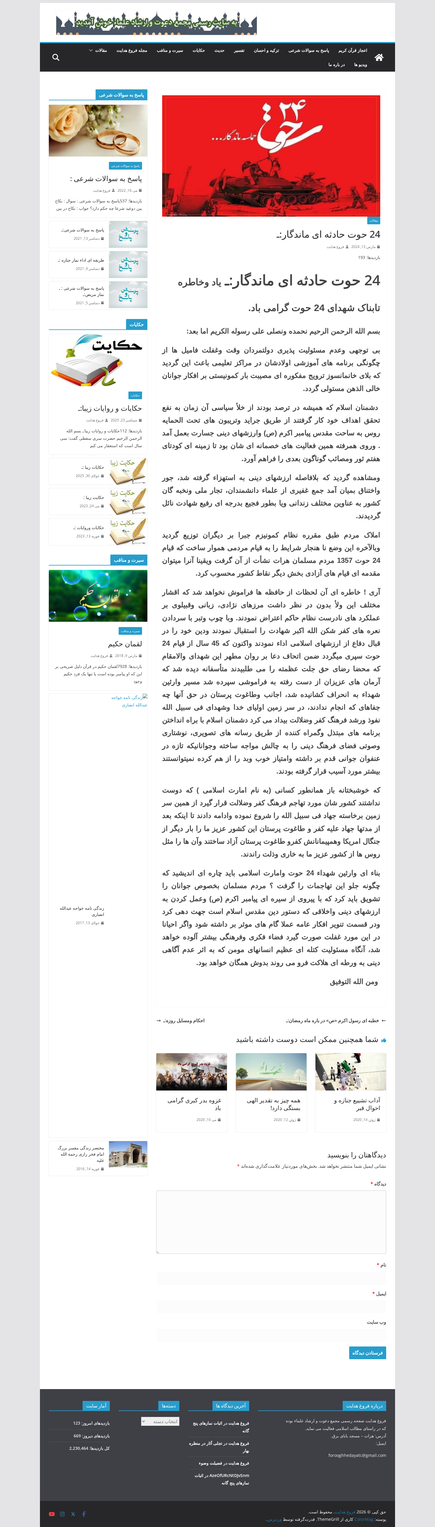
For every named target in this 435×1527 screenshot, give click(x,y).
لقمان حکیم (125, 643)
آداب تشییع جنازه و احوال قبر (357, 1104)
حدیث (220, 50)
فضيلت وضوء (210, 1463)
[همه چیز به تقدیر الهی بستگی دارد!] (271, 1057)
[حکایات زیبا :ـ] (128, 471)
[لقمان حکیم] (98, 596)
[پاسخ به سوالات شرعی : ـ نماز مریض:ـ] (128, 295)
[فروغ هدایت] (379, 57)
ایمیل (379, 1293)
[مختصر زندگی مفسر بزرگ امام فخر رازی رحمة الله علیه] (128, 1158)
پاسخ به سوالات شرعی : (106, 178)
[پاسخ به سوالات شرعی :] (98, 131)
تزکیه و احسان (266, 50)
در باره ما (336, 64)
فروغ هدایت (335, 246)
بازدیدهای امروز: (95, 1423)
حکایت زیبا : (93, 497)
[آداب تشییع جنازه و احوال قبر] (350, 1057)
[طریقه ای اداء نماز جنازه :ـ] (128, 264)
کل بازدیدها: (99, 1448)
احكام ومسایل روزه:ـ (183, 1020)
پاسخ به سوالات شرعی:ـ (82, 230)
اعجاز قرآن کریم (353, 50)
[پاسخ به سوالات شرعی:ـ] (128, 234)
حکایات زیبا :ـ (92, 467)
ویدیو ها (360, 64)
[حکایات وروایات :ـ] (128, 531)
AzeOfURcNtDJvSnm (229, 1475)
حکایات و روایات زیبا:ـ (110, 408)
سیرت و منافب (170, 50)
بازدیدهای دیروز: (95, 1436)
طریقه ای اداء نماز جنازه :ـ (81, 260)
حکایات (199, 50)
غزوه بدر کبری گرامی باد (194, 1104)
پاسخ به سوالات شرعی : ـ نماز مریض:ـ (81, 291)
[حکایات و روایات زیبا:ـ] (98, 360)
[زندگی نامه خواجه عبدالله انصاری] (128, 916)
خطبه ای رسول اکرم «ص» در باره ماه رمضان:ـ (332, 1020)
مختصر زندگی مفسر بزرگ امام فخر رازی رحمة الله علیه (81, 1154)
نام (381, 1265)
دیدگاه (378, 1183)
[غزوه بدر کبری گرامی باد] (191, 1057)
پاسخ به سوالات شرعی (309, 50)
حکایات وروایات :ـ (88, 527)
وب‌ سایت (376, 1322)
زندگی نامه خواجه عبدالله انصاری (82, 911)
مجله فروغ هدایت (132, 50)
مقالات (101, 50)
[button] (92, 50)
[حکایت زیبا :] (128, 501)
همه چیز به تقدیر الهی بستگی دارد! (274, 1104)
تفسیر (239, 50)
